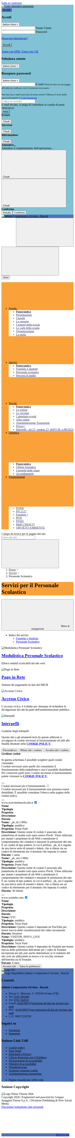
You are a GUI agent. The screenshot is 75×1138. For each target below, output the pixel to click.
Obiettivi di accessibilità (22, 1064)
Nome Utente (43, 28)
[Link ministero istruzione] (17, 6)
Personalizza (10, 750)
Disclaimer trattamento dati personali (22, 1106)
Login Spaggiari (29, 97)
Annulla (7, 212)
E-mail (40, 84)
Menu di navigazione (50, 627)
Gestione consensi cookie (23, 1070)
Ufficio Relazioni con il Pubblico (28, 1057)
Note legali (15, 1050)
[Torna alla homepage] (37, 216)
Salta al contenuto (11, 3)
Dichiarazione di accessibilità (25, 1060)
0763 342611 (21, 1000)
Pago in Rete (13, 677)
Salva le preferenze (29, 966)
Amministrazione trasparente (25, 1073)
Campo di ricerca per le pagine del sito (23, 533)
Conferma (19, 212)
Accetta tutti (57, 750)
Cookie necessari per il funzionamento (23, 785)
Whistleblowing (18, 1067)
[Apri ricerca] (45, 232)
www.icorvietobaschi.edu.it (17, 802)
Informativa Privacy (20, 1054)
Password (41, 31)
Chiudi (6, 121)
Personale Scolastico (28, 641)
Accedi (6, 10)
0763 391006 (21, 996)
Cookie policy (17, 1047)
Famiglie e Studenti (27, 638)
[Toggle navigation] (30, 261)
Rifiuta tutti (31, 750)
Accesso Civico (15, 698)
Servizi (13, 573)
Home (12, 569)
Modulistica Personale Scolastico (32, 655)
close (6, 277)
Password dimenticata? (14, 38)
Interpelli (10, 723)
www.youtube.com (12, 897)
